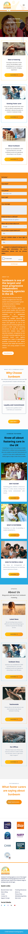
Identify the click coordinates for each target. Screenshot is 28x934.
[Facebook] (1, 905)
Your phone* (5, 190)
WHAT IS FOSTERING (14, 525)
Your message (5, 204)
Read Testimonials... (14, 802)
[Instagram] (8, 905)
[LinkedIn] (11, 905)
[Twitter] (4, 905)
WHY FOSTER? (14, 484)
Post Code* (4, 197)
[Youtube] (14, 905)
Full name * (4, 177)
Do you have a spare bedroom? (10, 230)
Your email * (5, 184)
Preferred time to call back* (9, 217)
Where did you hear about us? (10, 223)
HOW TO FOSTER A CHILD (14, 562)
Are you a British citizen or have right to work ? (14, 238)
